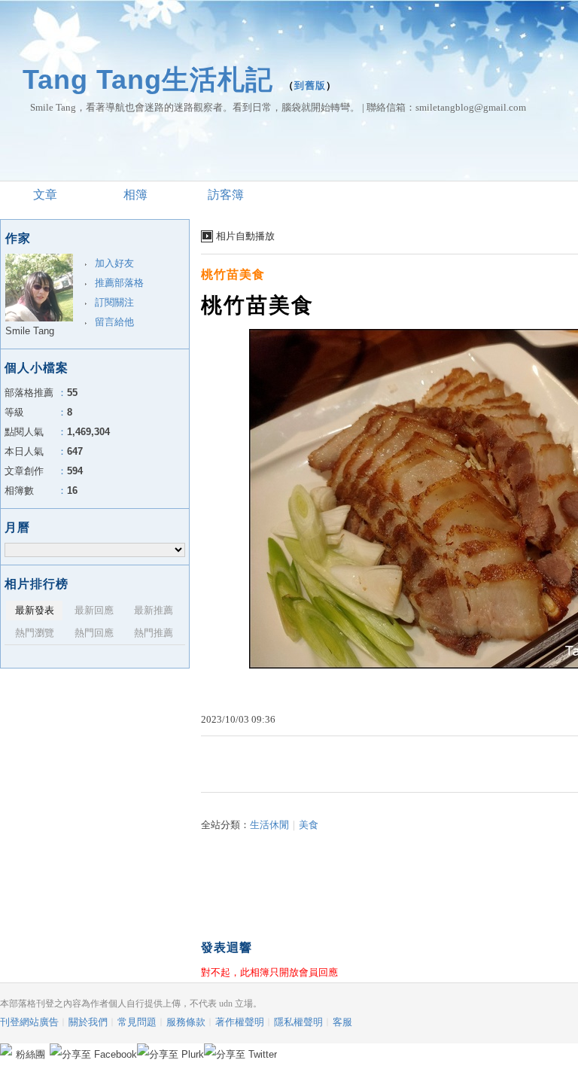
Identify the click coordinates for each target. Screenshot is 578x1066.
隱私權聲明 (298, 1022)
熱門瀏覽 (34, 632)
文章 (45, 194)
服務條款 (185, 1022)
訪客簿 (226, 194)
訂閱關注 (114, 302)
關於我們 (88, 1022)
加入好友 (114, 263)
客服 (342, 1022)
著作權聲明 (239, 1022)
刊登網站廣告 (29, 1022)
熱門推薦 (153, 632)
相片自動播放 (245, 236)
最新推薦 (153, 610)
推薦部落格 (119, 282)
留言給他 (114, 321)
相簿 (135, 194)
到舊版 (310, 85)
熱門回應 (94, 632)
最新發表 (34, 610)
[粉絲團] (6, 1049)
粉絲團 (30, 1054)
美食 (308, 824)
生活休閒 (269, 824)
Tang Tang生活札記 (148, 79)
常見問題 (137, 1022)
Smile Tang (29, 331)
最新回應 (94, 610)
